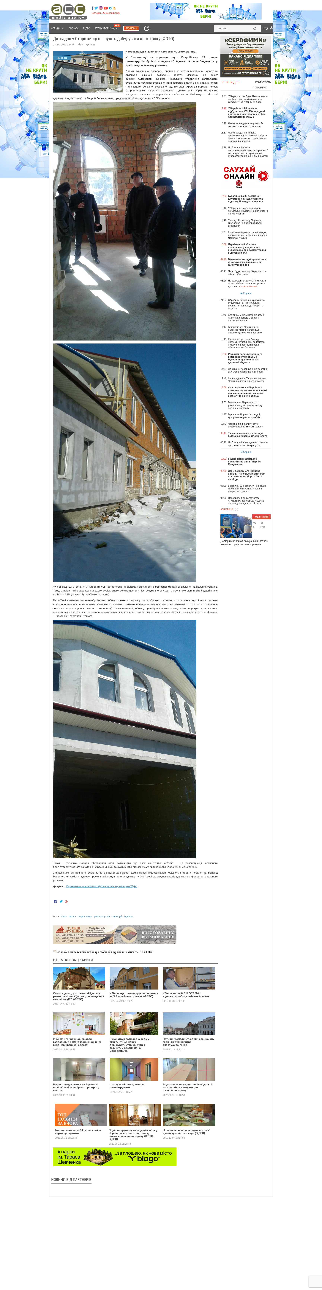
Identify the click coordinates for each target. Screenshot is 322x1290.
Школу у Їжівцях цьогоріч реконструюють (127, 1086)
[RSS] (114, 8)
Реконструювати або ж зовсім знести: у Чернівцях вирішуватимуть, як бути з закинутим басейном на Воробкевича (129, 1044)
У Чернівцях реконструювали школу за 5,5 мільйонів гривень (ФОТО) (134, 995)
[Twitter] (96, 8)
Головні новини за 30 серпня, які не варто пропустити (78, 1132)
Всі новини (226, 509)
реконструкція (102, 916)
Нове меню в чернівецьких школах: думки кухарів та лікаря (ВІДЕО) (186, 1132)
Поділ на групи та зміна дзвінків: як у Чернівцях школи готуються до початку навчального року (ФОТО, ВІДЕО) (133, 1135)
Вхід (265, 28)
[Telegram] (110, 8)
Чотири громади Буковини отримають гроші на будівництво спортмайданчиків (188, 1041)
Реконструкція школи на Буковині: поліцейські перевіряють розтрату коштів (76, 1087)
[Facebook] (92, 8)
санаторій (117, 916)
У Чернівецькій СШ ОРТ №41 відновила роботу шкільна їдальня (186, 995)
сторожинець (85, 916)
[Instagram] (101, 8)
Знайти (255, 29)
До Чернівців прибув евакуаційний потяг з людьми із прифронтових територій (244, 542)
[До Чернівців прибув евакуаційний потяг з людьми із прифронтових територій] (236, 526)
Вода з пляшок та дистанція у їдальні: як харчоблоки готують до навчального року (188, 1087)
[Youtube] (106, 8)
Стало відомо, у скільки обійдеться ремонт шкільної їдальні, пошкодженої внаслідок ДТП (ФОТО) (78, 996)
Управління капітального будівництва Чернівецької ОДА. (101, 886)
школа (72, 916)
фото (64, 916)
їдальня (128, 916)
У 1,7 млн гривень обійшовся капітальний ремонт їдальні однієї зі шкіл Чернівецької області (77, 1041)
